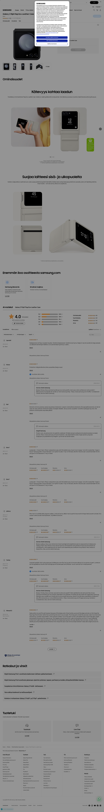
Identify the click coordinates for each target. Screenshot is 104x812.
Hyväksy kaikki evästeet (52, 37)
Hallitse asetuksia (52, 43)
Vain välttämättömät (52, 40)
